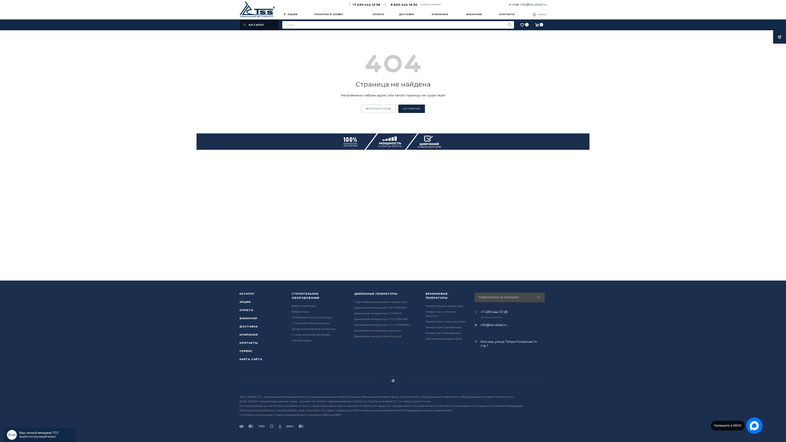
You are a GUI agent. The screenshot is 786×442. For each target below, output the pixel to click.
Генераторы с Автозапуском (445, 321)
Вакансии (248, 318)
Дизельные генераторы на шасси (377, 330)
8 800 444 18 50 (403, 5)
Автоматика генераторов (444, 338)
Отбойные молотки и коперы (312, 317)
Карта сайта (250, 359)
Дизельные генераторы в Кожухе (377, 336)
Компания (248, 334)
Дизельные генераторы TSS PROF (378, 313)
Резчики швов (301, 340)
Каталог (247, 293)
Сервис (246, 351)
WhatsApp (393, 380)
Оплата (246, 310)
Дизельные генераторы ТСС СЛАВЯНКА (382, 324)
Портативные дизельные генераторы (380, 301)
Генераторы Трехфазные (443, 333)
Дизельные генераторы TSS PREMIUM (380, 307)
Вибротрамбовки (304, 306)
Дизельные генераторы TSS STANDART (381, 319)
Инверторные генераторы (444, 306)
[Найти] (509, 25)
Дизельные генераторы (376, 293)
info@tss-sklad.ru (533, 4)
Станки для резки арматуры (311, 334)
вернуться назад (378, 108)
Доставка (248, 326)
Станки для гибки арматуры (311, 323)
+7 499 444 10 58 (366, 5)
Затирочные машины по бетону (313, 328)
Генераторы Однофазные (444, 327)
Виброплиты (300, 311)
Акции (245, 301)
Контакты (248, 342)
